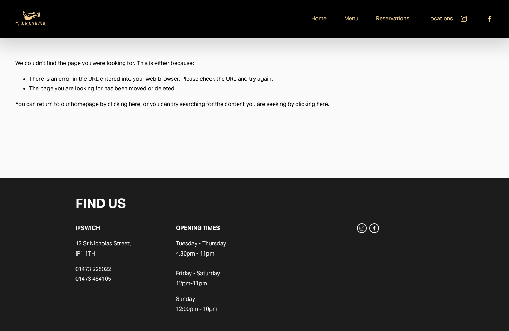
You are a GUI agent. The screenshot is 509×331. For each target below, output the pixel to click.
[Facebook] (490, 19)
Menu (351, 18)
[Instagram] (464, 19)
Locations (440, 18)
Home (319, 18)
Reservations (392, 18)
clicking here (124, 104)
